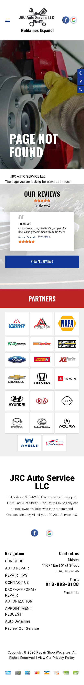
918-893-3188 (34, 497)
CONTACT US (17, 582)
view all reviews (42, 261)
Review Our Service (22, 628)
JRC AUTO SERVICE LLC (27, 176)
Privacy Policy (64, 658)
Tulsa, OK (24, 224)
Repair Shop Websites (53, 652)
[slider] (42, 200)
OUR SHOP (14, 561)
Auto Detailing (17, 621)
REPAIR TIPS (16, 575)
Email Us (71, 593)
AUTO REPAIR (17, 568)
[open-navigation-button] (7, 20)
